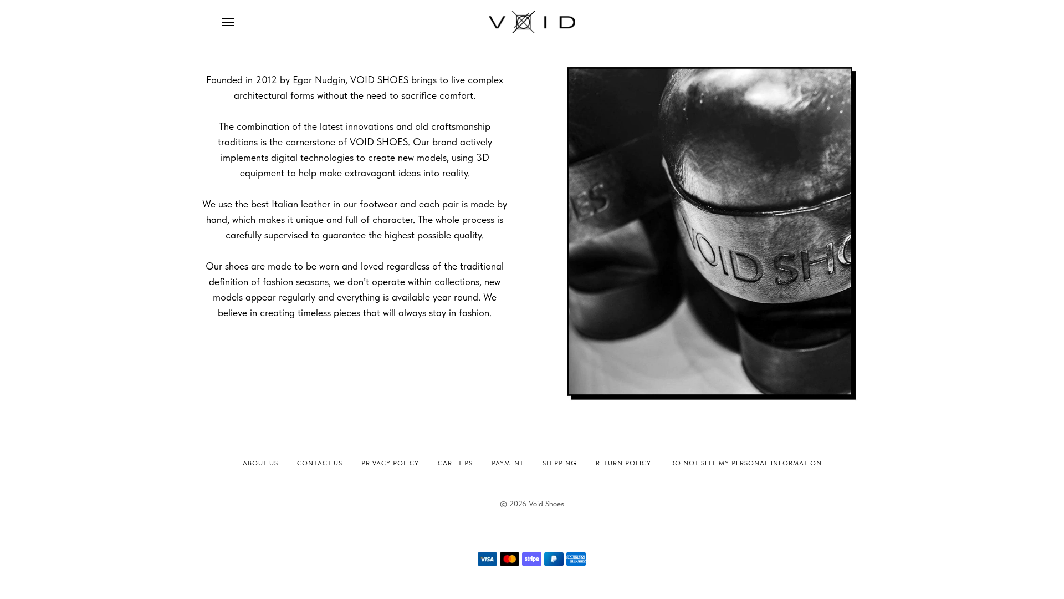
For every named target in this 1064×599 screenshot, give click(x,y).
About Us (260, 463)
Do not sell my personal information (746, 463)
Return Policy (623, 463)
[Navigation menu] (228, 22)
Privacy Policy (390, 463)
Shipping (560, 463)
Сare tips (455, 463)
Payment (508, 463)
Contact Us (319, 463)
